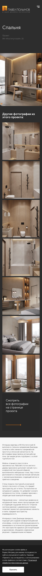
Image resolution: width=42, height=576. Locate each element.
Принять (13, 569)
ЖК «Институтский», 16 (13, 38)
